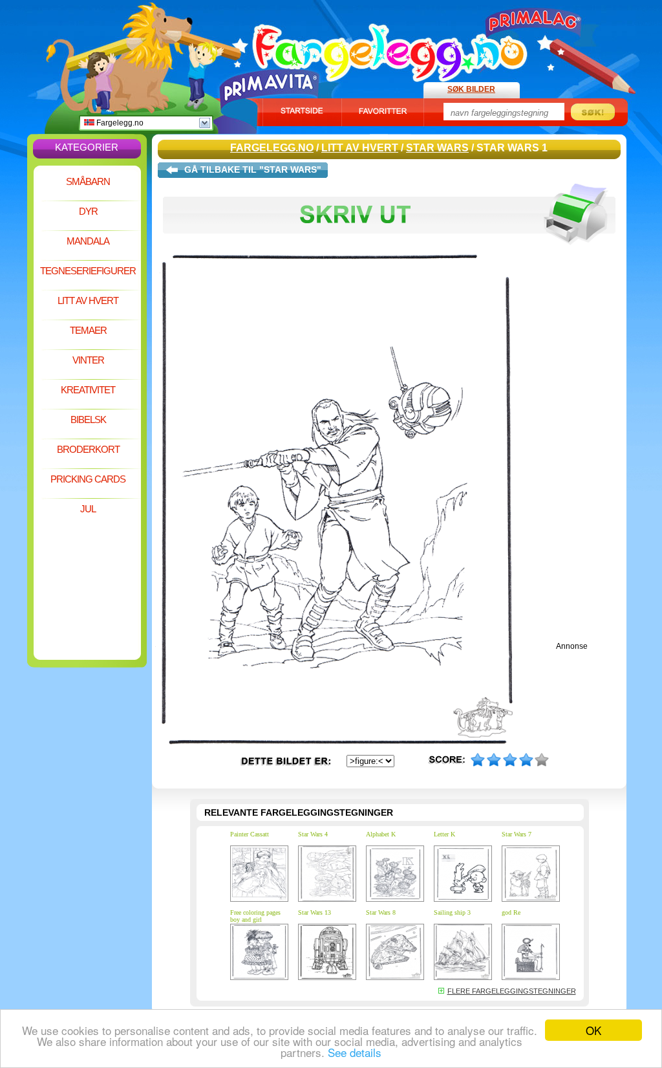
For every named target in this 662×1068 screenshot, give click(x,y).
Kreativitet (88, 389)
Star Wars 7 (516, 834)
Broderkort (88, 449)
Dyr (88, 211)
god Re (511, 912)
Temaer (88, 330)
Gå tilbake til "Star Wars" (252, 169)
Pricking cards (87, 479)
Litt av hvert (88, 300)
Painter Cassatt (249, 834)
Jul (88, 508)
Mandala (88, 240)
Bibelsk (88, 419)
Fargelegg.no (119, 122)
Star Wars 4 (313, 834)
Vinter (88, 359)
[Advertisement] (87, 559)
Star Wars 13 (314, 912)
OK (593, 1030)
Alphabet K (381, 834)
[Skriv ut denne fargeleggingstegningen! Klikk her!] (389, 251)
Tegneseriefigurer (88, 270)
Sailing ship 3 (452, 912)
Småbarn (88, 181)
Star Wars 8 (381, 912)
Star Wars (437, 147)
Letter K (444, 834)
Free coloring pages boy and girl (255, 916)
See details (354, 1052)
